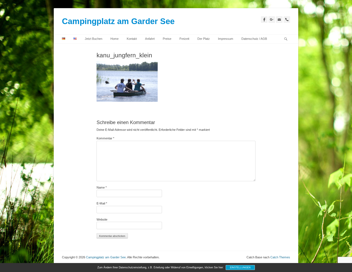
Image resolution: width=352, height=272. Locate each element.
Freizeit (184, 38)
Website (102, 219)
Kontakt (132, 38)
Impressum (225, 38)
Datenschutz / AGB (254, 38)
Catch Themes (280, 257)
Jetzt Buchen (93, 38)
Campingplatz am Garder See (118, 21)
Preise (167, 38)
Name (102, 187)
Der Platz (203, 38)
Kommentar (105, 138)
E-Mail (102, 203)
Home (114, 38)
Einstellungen (240, 267)
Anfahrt (150, 38)
